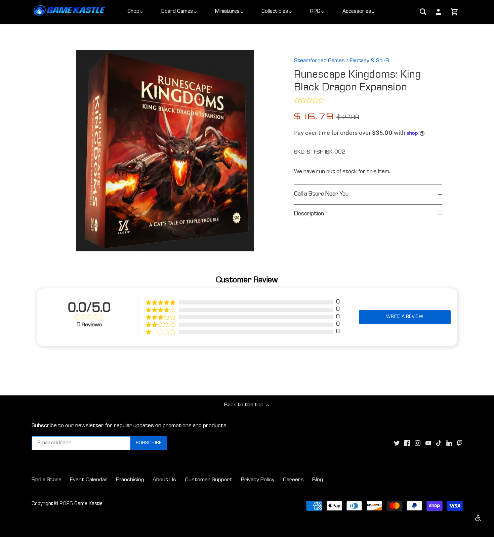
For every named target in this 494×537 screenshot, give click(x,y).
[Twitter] (397, 444)
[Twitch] (459, 444)
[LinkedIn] (449, 444)
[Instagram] (417, 444)
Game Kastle (88, 504)
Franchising (130, 480)
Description (309, 214)
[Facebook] (407, 444)
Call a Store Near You (321, 194)
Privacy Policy (258, 480)
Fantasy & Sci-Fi (369, 61)
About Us (164, 480)
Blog (317, 480)
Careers (293, 480)
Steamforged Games (319, 61)
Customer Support (209, 480)
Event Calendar (89, 480)
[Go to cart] (454, 12)
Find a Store (46, 480)
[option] (165, 150)
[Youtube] (428, 444)
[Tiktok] (439, 444)
